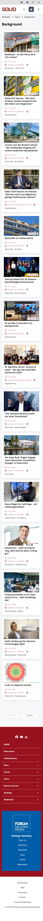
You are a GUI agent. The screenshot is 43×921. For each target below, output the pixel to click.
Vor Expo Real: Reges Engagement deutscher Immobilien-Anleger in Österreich (20, 460)
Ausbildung (21, 518)
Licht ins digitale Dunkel (18, 685)
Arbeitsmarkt (10, 518)
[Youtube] (21, 736)
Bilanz (20, 611)
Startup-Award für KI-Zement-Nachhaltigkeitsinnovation (21, 281)
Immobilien (9, 474)
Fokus (17, 17)
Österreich (19, 68)
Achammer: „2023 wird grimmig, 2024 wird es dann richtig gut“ (21, 550)
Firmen (7, 772)
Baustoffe (9, 249)
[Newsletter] (27, 2)
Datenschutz (22, 883)
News (6, 765)
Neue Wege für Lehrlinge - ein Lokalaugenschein (21, 505)
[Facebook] (16, 736)
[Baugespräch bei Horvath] (21, 582)
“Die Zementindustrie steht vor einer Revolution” (20, 415)
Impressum (22, 892)
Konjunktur (9, 68)
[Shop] (38, 2)
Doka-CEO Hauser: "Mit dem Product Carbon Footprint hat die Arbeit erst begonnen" (20, 101)
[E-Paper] (21, 2)
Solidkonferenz (10, 758)
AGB (22, 887)
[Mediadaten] (33, 2)
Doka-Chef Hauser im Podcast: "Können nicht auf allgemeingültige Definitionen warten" (21, 194)
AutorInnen (22, 845)
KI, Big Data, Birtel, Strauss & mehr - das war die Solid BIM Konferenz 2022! (20, 369)
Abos (22, 855)
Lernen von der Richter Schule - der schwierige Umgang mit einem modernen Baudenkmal (21, 147)
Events (22, 859)
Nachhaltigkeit (10, 115)
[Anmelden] (31, 9)
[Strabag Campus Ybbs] (21, 492)
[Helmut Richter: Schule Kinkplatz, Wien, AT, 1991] (21, 133)
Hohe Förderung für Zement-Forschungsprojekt (20, 642)
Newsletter (22, 850)
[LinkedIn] (26, 736)
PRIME (7, 744)
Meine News (9, 751)
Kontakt (22, 897)
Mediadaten (22, 864)
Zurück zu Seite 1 (11, 715)
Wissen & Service (11, 786)
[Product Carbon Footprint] (21, 86)
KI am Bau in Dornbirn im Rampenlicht (18, 324)
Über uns (22, 840)
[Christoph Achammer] (21, 536)
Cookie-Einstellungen (22, 902)
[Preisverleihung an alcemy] (21, 267)
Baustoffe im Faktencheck (19, 238)
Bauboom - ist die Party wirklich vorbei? (20, 56)
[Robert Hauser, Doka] (21, 179)
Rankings (8, 793)
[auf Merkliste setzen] (27, 65)
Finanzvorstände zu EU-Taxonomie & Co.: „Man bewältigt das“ (20, 597)
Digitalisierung (10, 337)
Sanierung (9, 161)
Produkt (17, 249)
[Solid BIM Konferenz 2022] (21, 355)
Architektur (19, 161)
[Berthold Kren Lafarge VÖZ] (21, 401)
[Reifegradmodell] (21, 673)
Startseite (6, 17)
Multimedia (8, 799)
